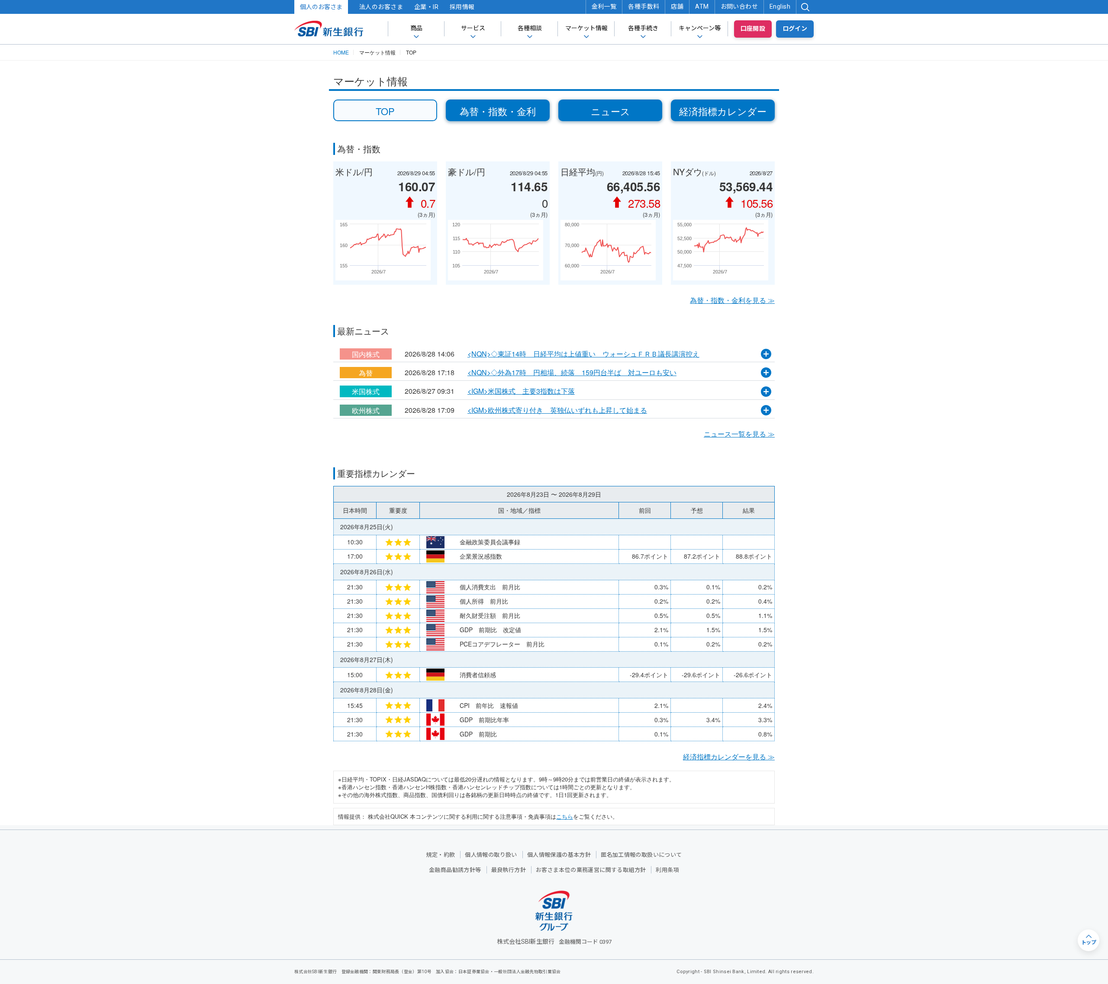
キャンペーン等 (700, 28)
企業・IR (426, 6)
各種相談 (530, 28)
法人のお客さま (381, 6)
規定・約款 (440, 855)
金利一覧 (604, 6)
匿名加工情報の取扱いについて (641, 855)
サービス (473, 28)
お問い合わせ (739, 6)
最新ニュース (363, 331)
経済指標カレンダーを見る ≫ (729, 757)
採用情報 (462, 6)
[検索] (805, 7)
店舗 (677, 6)
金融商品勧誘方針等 (455, 870)
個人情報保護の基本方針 (559, 855)
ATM (702, 6)
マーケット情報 (586, 28)
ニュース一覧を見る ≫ (739, 434)
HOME (341, 52)
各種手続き (643, 28)
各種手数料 (643, 6)
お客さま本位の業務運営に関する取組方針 (591, 870)
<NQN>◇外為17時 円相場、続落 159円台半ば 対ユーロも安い (571, 372)
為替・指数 (358, 148)
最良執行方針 (508, 870)
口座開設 (753, 28)
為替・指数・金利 (498, 111)
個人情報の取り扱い (491, 855)
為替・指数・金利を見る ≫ (732, 300)
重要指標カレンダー (376, 473)
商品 (416, 28)
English (780, 6)
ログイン (795, 28)
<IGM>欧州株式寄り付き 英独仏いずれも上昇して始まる (557, 410)
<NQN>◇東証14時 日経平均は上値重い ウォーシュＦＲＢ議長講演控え (583, 354)
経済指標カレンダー (723, 111)
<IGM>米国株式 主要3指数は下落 (521, 391)
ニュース (610, 111)
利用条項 (667, 870)
